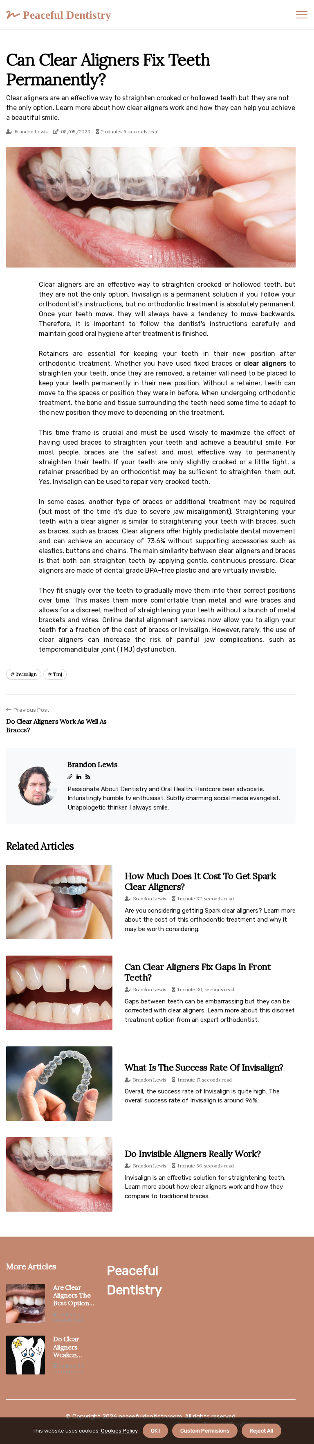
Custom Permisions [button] (204, 1431)
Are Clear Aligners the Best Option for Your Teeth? (71, 1295)
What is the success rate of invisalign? (204, 1067)
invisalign (26, 674)
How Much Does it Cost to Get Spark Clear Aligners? (200, 881)
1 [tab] (151, 256)
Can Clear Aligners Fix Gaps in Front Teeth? (198, 972)
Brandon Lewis (31, 131)
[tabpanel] (151, 207)
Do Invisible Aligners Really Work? (192, 1153)
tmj (57, 674)
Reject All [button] (261, 1431)
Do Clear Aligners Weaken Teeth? (66, 1347)
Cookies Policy (118, 1431)
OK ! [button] (155, 1431)
